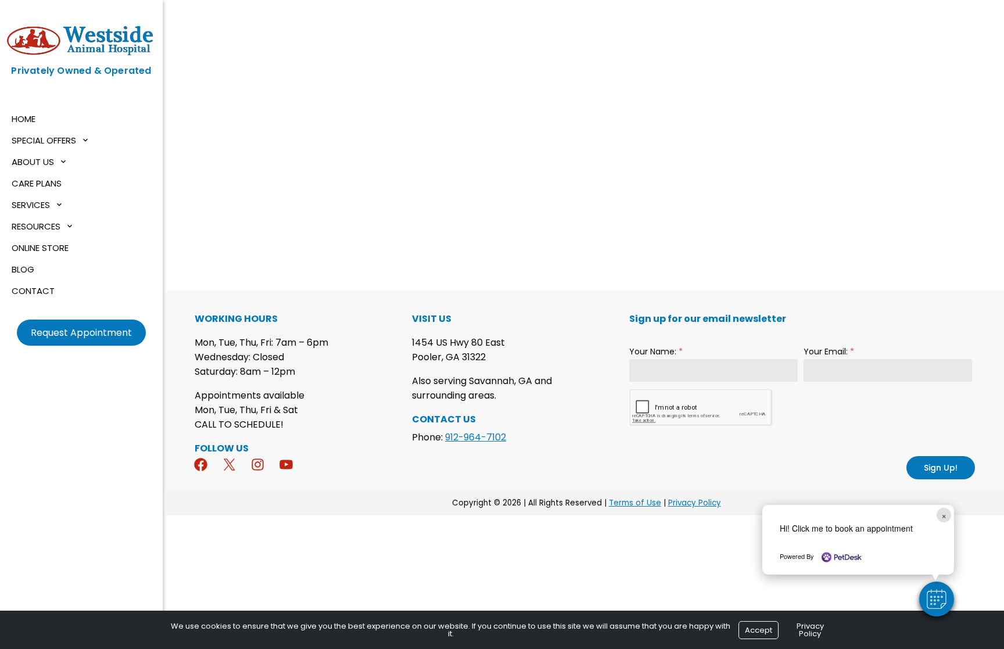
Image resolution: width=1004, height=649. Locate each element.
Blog (23, 269)
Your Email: (829, 351)
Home (23, 119)
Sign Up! (941, 468)
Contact (33, 291)
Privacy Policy (694, 502)
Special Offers (44, 140)
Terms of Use (635, 502)
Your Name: (656, 351)
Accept (758, 630)
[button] (936, 599)
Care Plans (37, 183)
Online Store (40, 248)
